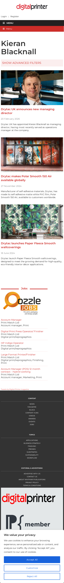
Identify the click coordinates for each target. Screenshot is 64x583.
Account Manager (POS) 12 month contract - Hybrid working (20, 370)
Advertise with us (32, 474)
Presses (32, 449)
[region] (32, 556)
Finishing (32, 446)
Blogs (32, 410)
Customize (32, 568)
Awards (32, 419)
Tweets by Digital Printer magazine (15, 389)
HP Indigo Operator (12, 342)
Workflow (32, 458)
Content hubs (31, 413)
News (32, 404)
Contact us (32, 477)
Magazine (31, 407)
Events (32, 422)
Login (4, 16)
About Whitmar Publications (32, 480)
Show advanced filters (21, 63)
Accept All (32, 559)
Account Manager (11, 319)
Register (14, 16)
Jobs (24, 288)
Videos (32, 416)
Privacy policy (32, 482)
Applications (32, 440)
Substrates (32, 452)
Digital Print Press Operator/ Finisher (22, 331)
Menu (10, 23)
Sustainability (31, 455)
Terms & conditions (32, 485)
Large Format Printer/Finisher (18, 354)
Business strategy (32, 443)
